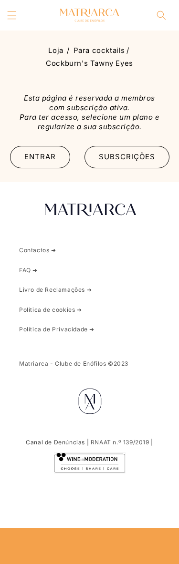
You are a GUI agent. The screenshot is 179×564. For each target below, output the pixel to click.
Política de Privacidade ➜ (57, 329)
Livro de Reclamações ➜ (55, 289)
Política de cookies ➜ (50, 309)
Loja (55, 50)
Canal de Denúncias (55, 442)
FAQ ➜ (28, 270)
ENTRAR (40, 156)
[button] (11, 15)
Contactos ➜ (37, 250)
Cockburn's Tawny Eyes (89, 63)
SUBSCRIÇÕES (127, 156)
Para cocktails (99, 50)
